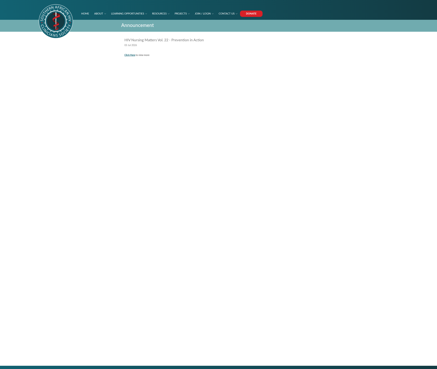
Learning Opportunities (127, 13)
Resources (159, 13)
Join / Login (203, 13)
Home (85, 13)
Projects (181, 13)
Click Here (129, 55)
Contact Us (227, 13)
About (98, 13)
